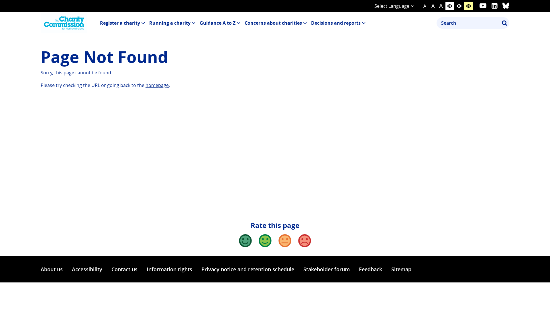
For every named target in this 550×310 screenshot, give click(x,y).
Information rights (169, 269)
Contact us (124, 269)
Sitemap (401, 269)
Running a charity (169, 23)
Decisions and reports (336, 23)
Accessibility (87, 269)
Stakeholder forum (326, 269)
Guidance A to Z (217, 23)
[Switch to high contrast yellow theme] (468, 6)
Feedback (370, 269)
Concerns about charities (273, 23)
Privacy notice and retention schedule (247, 269)
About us (52, 269)
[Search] (504, 23)
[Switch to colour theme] (449, 6)
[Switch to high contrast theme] (459, 6)
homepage (157, 85)
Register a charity (120, 23)
